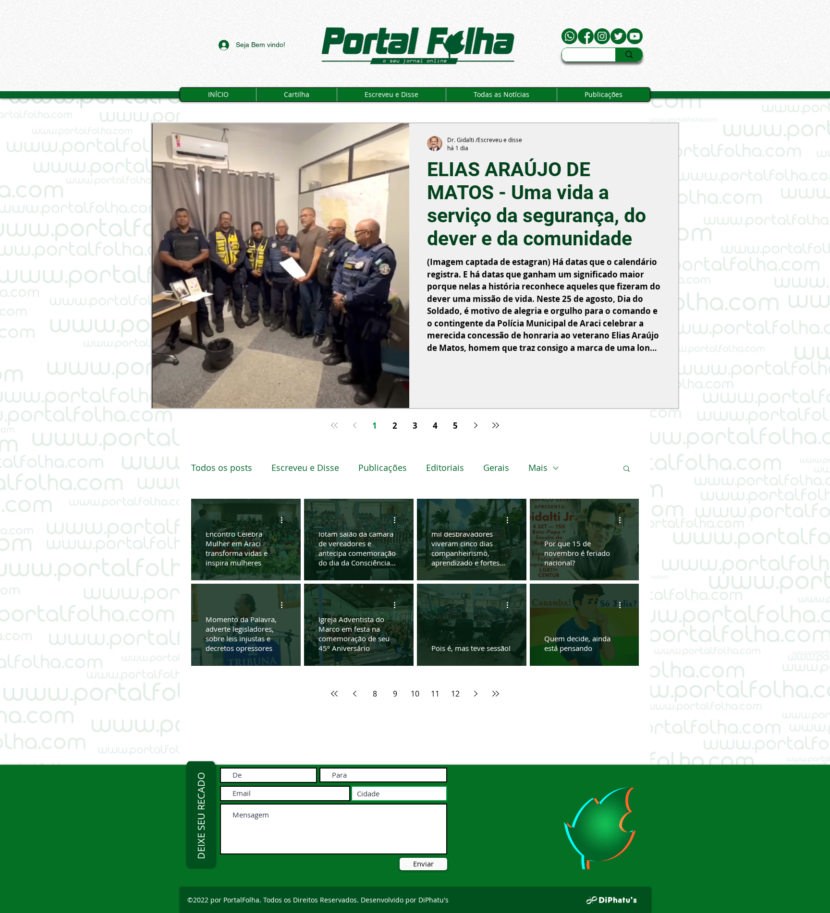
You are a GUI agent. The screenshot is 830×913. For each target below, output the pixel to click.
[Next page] (475, 425)
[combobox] (399, 793)
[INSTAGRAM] (602, 36)
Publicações (382, 467)
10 (415, 693)
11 (435, 693)
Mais (538, 467)
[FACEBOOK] (586, 36)
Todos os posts (221, 467)
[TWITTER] (618, 36)
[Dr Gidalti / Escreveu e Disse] (635, 36)
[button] (626, 469)
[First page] (334, 425)
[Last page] (495, 425)
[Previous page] (354, 425)
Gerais (496, 467)
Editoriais (445, 467)
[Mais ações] (285, 520)
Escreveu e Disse (305, 467)
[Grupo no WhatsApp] (569, 36)
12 (455, 693)
